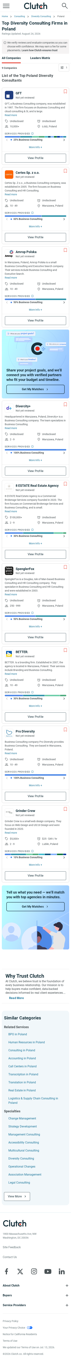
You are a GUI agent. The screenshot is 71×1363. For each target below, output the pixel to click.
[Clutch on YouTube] (48, 1271)
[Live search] (64, 5)
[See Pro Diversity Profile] (9, 733)
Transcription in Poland (23, 1074)
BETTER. (22, 652)
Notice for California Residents (20, 1334)
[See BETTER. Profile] (9, 653)
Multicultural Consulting (23, 1150)
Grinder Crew (25, 811)
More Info (34, 147)
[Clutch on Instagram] (34, 1271)
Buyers (7, 1295)
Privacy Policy (10, 1321)
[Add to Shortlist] (65, 91)
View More (15, 1196)
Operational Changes (21, 1166)
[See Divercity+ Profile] (9, 408)
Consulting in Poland (21, 1050)
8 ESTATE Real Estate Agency (37, 485)
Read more (11, 115)
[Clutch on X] (20, 1271)
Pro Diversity (25, 731)
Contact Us (10, 1257)
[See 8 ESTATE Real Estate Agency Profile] (9, 487)
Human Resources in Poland (26, 1042)
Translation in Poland (22, 1082)
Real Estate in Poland (22, 1090)
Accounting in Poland (22, 1058)
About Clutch (11, 1285)
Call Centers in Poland (22, 1066)
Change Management (22, 1118)
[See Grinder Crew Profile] (9, 812)
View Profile (35, 158)
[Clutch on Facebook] (6, 1271)
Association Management (24, 1174)
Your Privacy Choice (14, 1327)
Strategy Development (22, 1126)
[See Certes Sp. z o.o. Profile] (9, 174)
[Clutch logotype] (35, 6)
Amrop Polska (26, 252)
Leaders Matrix (40, 58)
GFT (19, 93)
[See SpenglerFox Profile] (9, 570)
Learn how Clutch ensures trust (40, 50)
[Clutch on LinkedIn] (61, 1271)
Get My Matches (33, 389)
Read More (16, 998)
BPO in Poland (17, 1034)
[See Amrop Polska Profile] (9, 253)
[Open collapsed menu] (6, 5)
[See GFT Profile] (9, 95)
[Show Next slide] (64, 140)
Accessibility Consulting (23, 1142)
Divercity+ (23, 406)
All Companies (11, 58)
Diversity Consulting (21, 1158)
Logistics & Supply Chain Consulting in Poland (33, 1100)
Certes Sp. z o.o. (28, 173)
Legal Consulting (19, 1182)
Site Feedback (12, 1247)
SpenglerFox (25, 569)
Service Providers (14, 1305)
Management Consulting (24, 1134)
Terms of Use (10, 1340)
